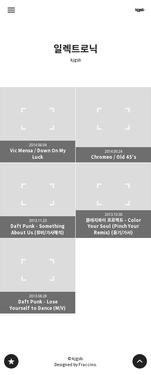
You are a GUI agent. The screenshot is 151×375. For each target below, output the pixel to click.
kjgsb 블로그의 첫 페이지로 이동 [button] (76, 10)
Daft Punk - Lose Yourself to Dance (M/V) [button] (37, 276)
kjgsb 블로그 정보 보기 (139, 10)
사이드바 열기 (11, 10)
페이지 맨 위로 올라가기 (139, 361)
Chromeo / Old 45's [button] (113, 124)
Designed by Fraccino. (75, 364)
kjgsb (75, 60)
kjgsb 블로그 (11, 361)
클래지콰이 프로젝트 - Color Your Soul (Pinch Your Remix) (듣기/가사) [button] (113, 200)
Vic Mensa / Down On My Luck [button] (37, 124)
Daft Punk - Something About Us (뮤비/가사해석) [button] (37, 200)
